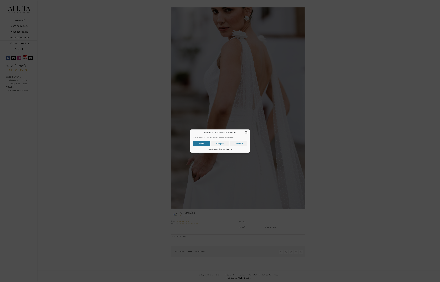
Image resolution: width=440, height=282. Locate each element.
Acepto (201, 143)
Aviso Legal (222, 149)
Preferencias (238, 143)
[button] (246, 132)
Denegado (220, 143)
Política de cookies (213, 149)
